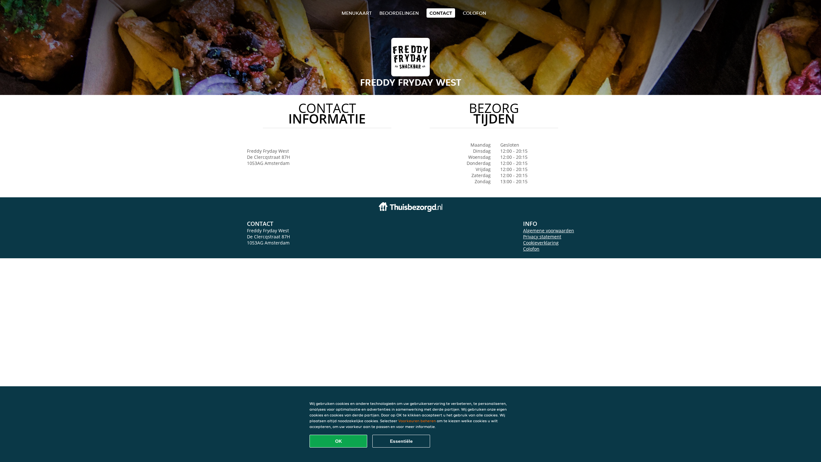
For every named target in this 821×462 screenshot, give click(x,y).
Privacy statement (542, 237)
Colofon (531, 249)
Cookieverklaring (541, 243)
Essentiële (401, 441)
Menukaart (357, 13)
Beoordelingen (399, 13)
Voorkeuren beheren (417, 420)
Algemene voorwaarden (548, 230)
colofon (474, 13)
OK (338, 441)
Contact (440, 13)
